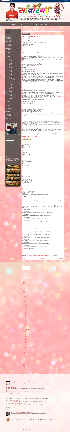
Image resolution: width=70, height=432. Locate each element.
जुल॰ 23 (26, 315)
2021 (8, 44)
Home (8, 24)
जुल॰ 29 (26, 305)
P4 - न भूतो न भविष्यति (44, 24)
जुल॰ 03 (26, 347)
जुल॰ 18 (26, 323)
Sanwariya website (29, 24)
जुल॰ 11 (26, 337)
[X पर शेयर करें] (54, 133)
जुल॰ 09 (26, 339)
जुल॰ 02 (26, 349)
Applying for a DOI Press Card (31, 36)
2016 (24, 362)
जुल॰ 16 (26, 326)
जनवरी (9, 108)
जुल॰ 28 (26, 307)
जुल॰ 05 (26, 344)
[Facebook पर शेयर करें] (55, 133)
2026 (8, 37)
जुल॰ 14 (26, 333)
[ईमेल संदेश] (50, 133)
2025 (24, 280)
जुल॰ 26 (26, 310)
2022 (24, 285)
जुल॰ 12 (26, 336)
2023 (24, 283)
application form (32, 69)
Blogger (44, 429)
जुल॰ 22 (26, 316)
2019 (24, 290)
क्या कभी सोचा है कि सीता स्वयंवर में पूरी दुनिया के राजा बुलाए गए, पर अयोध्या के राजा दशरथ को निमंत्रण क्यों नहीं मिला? (13, 159)
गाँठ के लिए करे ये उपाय (14, 418)
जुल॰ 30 (26, 304)
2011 (24, 370)
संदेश (24, 267)
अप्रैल (25, 354)
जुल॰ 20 (26, 320)
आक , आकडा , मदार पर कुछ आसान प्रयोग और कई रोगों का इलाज (15, 403)
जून (8, 101)
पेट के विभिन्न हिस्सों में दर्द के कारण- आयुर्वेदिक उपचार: (14, 393)
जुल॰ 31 (26, 302)
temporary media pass (34, 89)
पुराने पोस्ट (61, 258)
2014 (24, 365)
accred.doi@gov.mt (45, 105)
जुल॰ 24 (26, 313)
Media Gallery (13, 24)
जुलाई (25, 301)
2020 (24, 288)
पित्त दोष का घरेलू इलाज (9, 390)
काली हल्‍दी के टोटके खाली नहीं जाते (11, 387)
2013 (24, 367)
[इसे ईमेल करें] (52, 133)
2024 (24, 282)
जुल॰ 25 (26, 312)
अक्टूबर (25, 296)
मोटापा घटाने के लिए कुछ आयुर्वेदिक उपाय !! (12, 400)
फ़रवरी (25, 357)
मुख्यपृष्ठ (42, 258)
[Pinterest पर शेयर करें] (56, 133)
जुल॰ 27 (26, 308)
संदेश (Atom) (44, 261)
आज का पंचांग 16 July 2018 (30, 136)
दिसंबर (25, 293)
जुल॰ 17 (26, 324)
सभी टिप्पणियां (25, 269)
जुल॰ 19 (26, 321)
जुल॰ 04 (26, 345)
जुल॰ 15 (26, 331)
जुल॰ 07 (10, 92)
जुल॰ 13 (26, 334)
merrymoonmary (35, 429)
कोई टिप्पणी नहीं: (46, 133)
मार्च (24, 355)
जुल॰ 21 (26, 318)
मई (24, 352)
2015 (24, 364)
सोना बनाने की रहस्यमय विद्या (10, 397)
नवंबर (25, 294)
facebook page (36, 24)
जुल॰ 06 (26, 342)
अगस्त (25, 299)
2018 (24, 291)
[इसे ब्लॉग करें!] (53, 133)
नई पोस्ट (23, 258)
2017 (8, 110)
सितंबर (9, 53)
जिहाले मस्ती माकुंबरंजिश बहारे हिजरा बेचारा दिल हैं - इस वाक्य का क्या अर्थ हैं (21, 412)
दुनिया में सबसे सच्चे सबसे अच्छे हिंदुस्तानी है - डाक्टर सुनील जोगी (20, 381)
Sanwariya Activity (21, 24)
